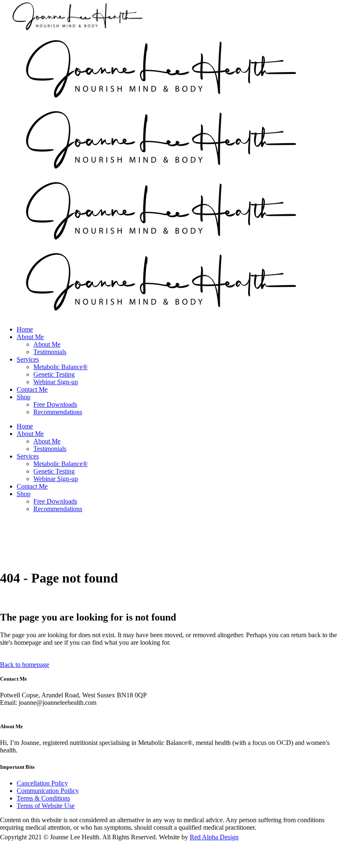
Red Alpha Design (214, 837)
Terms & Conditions (43, 798)
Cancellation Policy (42, 783)
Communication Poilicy (48, 790)
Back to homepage (24, 664)
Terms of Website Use (46, 805)
